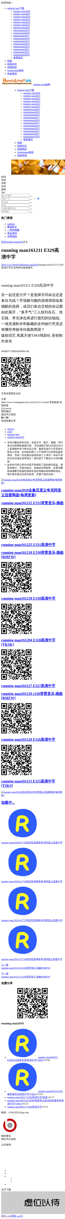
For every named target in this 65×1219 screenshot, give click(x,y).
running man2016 (14, 242)
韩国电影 (12, 67)
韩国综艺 (12, 64)
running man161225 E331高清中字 (28, 545)
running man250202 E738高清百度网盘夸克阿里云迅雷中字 (32, 881)
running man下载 (15, 8)
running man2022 (21, 22)
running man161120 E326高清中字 (28, 739)
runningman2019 (21, 30)
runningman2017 (21, 35)
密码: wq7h (17, 1216)
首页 (3, 242)
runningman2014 (21, 44)
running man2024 (21, 16)
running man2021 (21, 25)
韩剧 (9, 61)
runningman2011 (21, 52)
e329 (9, 431)
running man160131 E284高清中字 (24, 1107)
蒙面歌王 (12, 226)
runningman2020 (21, 27)
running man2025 (21, 14)
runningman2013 (21, 46)
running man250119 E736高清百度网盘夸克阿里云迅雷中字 (31, 959)
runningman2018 (21, 33)
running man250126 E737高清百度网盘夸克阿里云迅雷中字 (32, 920)
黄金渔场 (12, 233)
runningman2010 (21, 55)
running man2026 (21, 11)
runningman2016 (21, 38)
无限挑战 (12, 236)
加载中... (8, 802)
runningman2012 (21, 49)
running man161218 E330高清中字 (28, 598)
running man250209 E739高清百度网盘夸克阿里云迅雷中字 (32, 842)
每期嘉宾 (18, 57)
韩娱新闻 (12, 73)
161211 (10, 429)
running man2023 (21, 19)
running (11, 224)
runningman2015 (21, 41)
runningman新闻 (15, 70)
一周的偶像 (13, 230)
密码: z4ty (6, 1216)
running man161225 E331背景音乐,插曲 (32, 503)
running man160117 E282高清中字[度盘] (27, 1097)
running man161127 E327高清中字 (28, 686)
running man (13, 434)
